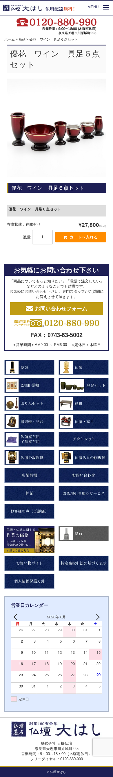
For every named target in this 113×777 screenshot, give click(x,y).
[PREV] (16, 617)
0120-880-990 (71, 759)
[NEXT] (96, 617)
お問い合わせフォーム (61, 308)
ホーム (9, 39)
